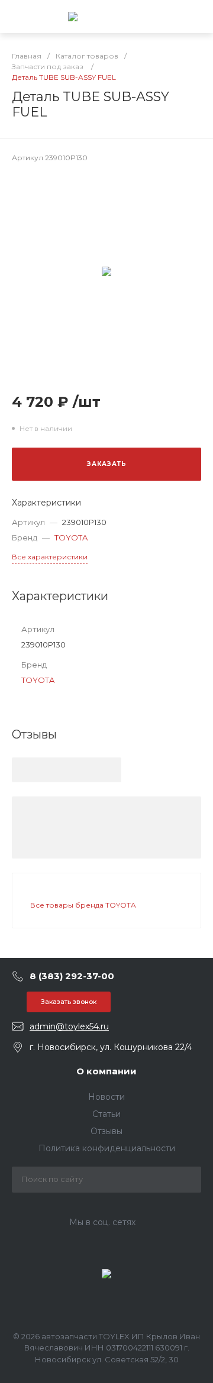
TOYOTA (71, 537)
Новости (106, 1096)
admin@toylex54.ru (69, 1026)
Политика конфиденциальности (106, 1148)
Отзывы (106, 1131)
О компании (106, 1071)
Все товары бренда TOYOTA (83, 905)
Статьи (106, 1114)
